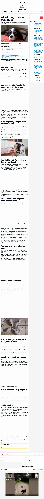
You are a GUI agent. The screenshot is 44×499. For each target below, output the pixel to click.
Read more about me (27, 466)
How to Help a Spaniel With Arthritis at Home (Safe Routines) (38, 72)
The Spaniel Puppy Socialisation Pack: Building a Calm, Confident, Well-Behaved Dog (38, 25)
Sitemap (37, 469)
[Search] (41, 18)
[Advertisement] (16, 305)
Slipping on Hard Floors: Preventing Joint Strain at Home (38, 57)
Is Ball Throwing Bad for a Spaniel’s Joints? (38, 62)
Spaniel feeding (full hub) (7, 57)
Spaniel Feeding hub (19, 51)
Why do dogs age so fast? (38, 454)
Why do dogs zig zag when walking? (7, 454)
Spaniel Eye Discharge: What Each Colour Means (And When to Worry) (38, 45)
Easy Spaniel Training (6, 469)
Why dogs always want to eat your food (9, 54)
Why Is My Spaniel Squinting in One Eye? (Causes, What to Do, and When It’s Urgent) (38, 51)
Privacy (40, 469)
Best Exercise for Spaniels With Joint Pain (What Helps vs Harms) (38, 67)
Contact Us (33, 469)
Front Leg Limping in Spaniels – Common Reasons (38, 78)
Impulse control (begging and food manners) (11, 55)
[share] (37, 479)
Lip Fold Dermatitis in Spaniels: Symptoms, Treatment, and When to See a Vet (38, 39)
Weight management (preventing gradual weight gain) (12, 56)
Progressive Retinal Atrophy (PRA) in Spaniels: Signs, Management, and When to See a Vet (38, 32)
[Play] (28, 475)
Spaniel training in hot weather (13, 479)
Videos (42, 469)
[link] (7, 479)
